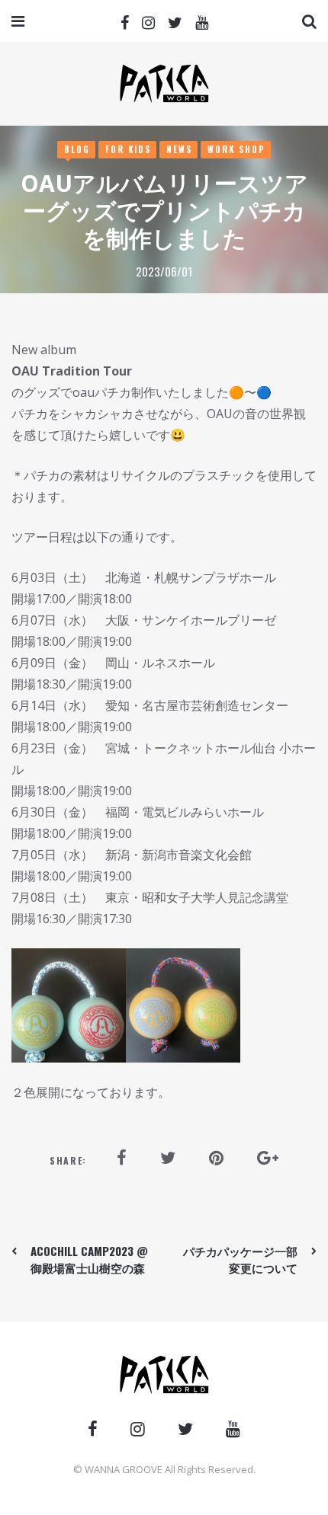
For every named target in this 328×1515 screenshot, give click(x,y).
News (179, 149)
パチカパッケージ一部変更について (240, 1259)
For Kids (128, 149)
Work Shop (236, 149)
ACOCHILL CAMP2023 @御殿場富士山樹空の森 (89, 1259)
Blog (77, 149)
